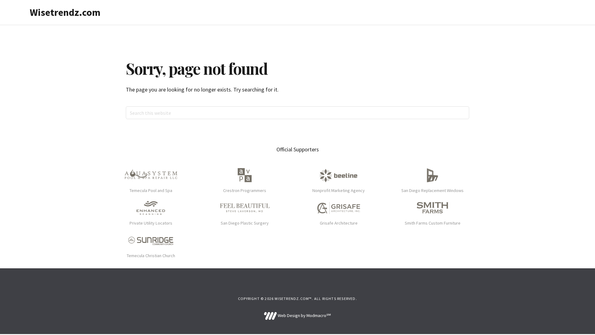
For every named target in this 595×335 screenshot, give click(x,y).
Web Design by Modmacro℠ (304, 315)
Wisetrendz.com (65, 12)
